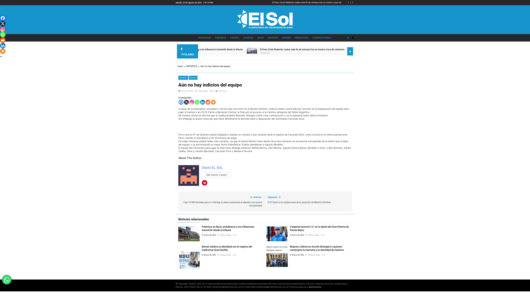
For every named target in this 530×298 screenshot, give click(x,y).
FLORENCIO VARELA (322, 38)
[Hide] (1, 56)
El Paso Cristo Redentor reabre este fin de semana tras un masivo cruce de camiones (306, 3)
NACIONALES (204, 38)
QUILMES (286, 38)
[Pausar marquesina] (350, 51)
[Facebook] (181, 102)
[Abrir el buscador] (348, 38)
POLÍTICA (234, 38)
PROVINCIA (220, 38)
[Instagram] (191, 102)
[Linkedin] (202, 102)
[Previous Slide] (348, 2)
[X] (186, 102)
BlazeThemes (315, 287)
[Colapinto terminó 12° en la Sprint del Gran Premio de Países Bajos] (333, 51)
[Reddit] (208, 102)
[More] (213, 102)
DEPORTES (273, 38)
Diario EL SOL (187, 91)
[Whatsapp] (197, 102)
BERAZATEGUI (301, 38)
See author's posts (216, 174)
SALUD (260, 38)
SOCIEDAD (248, 38)
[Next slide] (352, 2)
